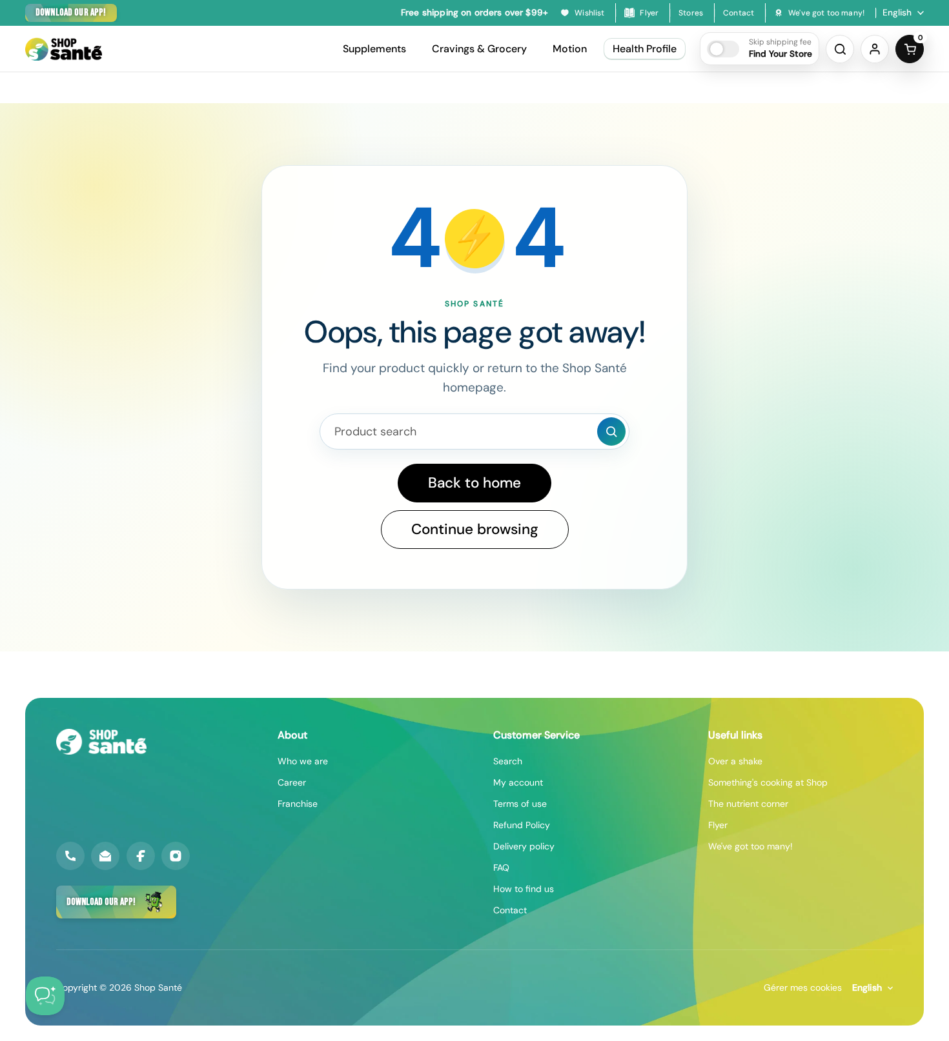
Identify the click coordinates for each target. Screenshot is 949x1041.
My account (518, 782)
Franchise (298, 803)
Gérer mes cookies (803, 987)
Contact (510, 910)
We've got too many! (750, 846)
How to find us (523, 889)
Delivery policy (524, 846)
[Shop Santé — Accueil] (101, 742)
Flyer (718, 825)
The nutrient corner (748, 803)
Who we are (303, 761)
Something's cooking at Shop (768, 782)
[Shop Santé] (63, 49)
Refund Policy (521, 825)
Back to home (474, 482)
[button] (759, 48)
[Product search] (611, 431)
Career (292, 782)
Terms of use (520, 803)
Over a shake (735, 761)
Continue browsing (474, 529)
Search (507, 761)
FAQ (501, 867)
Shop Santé (158, 987)
